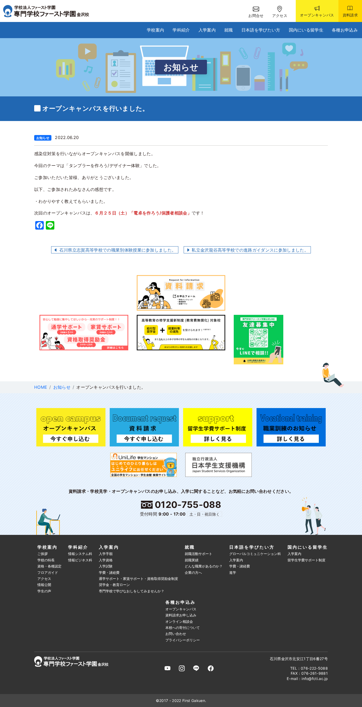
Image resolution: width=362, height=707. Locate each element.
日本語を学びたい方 (260, 30)
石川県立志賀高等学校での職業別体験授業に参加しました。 (117, 250)
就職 (228, 30)
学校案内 (155, 30)
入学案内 (207, 30)
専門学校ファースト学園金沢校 (49, 11)
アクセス (279, 15)
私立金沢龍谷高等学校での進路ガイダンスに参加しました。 (249, 250)
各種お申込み (345, 30)
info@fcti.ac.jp (315, 678)
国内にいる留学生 (306, 30)
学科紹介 (181, 30)
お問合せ (255, 15)
